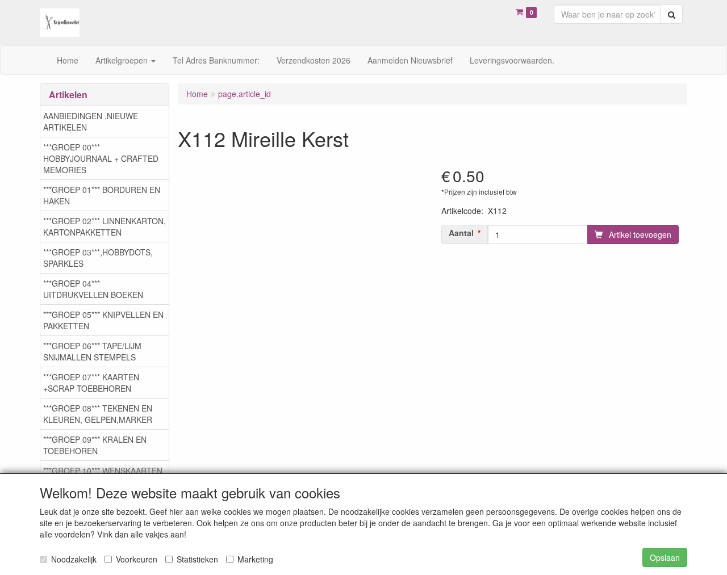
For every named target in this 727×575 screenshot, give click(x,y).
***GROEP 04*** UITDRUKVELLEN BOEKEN (93, 289)
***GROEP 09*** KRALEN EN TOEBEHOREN (95, 445)
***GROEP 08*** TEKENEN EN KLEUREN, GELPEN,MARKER (97, 413)
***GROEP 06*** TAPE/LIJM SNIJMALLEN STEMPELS (92, 351)
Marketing (255, 559)
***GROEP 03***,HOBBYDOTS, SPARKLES (98, 257)
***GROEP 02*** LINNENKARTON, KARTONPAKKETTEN (104, 226)
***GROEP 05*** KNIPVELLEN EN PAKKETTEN (103, 320)
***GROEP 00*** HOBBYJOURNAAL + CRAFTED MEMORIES (100, 158)
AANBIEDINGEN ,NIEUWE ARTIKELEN (90, 121)
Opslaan (665, 557)
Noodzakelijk (74, 559)
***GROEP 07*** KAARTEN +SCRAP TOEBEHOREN (91, 382)
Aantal (461, 233)
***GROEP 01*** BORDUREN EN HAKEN (101, 195)
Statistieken (197, 559)
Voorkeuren (136, 559)
